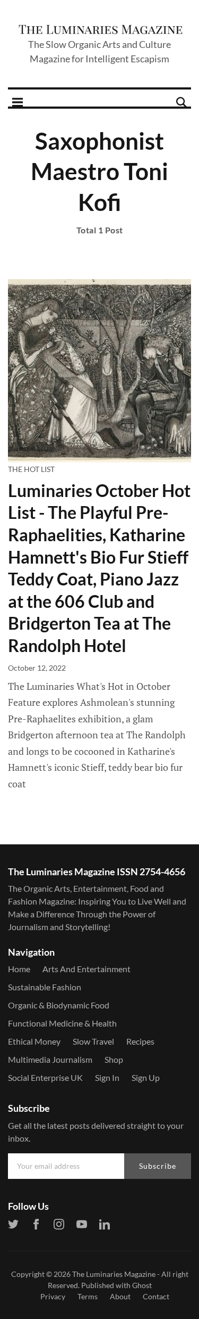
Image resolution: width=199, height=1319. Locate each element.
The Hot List (31, 469)
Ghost (142, 1285)
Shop (114, 1059)
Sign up (146, 1077)
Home (19, 969)
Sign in (107, 1077)
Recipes (140, 1041)
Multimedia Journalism (50, 1059)
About (120, 1296)
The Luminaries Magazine (113, 1274)
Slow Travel (93, 1041)
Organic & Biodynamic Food (58, 1005)
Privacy (52, 1296)
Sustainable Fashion (44, 987)
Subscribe (157, 1165)
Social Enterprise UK (45, 1077)
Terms (87, 1296)
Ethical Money (34, 1041)
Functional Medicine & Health (62, 1023)
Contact (156, 1296)
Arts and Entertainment (86, 969)
